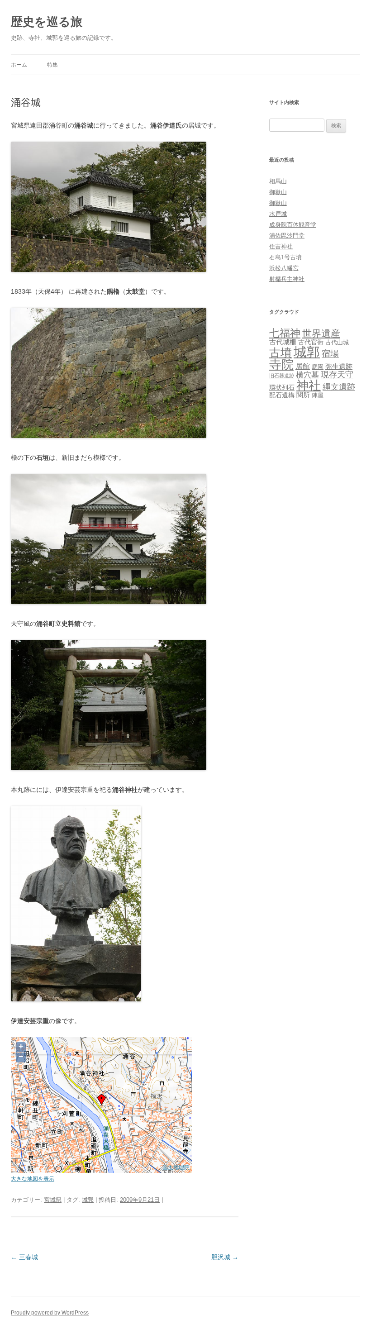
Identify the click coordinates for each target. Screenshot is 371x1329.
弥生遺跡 (338, 366)
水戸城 (278, 213)
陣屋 (317, 395)
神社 (308, 385)
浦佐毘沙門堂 (286, 235)
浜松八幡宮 (284, 268)
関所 (303, 395)
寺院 (281, 365)
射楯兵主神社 (286, 279)
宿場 (330, 353)
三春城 (24, 1257)
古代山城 (337, 342)
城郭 (88, 1199)
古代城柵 (282, 342)
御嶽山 (278, 192)
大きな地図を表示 (32, 1178)
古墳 (280, 353)
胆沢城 (224, 1257)
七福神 (284, 333)
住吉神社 (281, 246)
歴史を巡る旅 (46, 22)
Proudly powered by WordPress (50, 1313)
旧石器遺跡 (281, 375)
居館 (302, 366)
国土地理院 (176, 1167)
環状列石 (282, 387)
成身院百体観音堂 (292, 224)
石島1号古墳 (285, 257)
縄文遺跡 (339, 386)
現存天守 (337, 374)
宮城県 (53, 1199)
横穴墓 (307, 375)
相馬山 (278, 181)
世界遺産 (321, 333)
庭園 (317, 366)
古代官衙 (310, 342)
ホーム (19, 65)
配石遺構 (282, 395)
